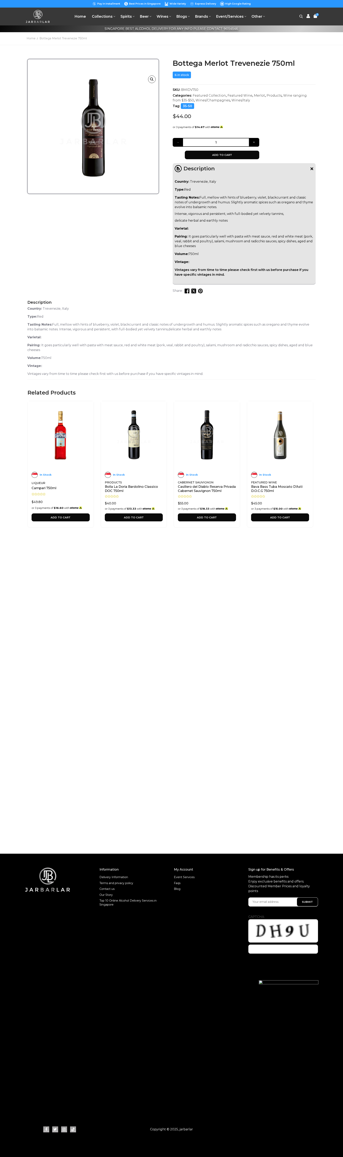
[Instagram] (64, 1129)
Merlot (259, 95)
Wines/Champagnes (213, 100)
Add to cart (222, 154)
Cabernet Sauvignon (196, 482)
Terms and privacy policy (116, 883)
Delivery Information (113, 877)
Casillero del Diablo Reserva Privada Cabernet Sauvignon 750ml (207, 489)
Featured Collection (209, 95)
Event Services (184, 877)
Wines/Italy (240, 100)
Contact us (107, 889)
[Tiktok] (73, 1129)
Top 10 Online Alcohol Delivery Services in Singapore (128, 902)
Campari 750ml (44, 488)
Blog (177, 889)
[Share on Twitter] (193, 290)
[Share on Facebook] (187, 290)
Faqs (177, 883)
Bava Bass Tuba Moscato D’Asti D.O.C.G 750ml (277, 489)
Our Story (106, 895)
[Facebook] (46, 1129)
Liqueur (38, 483)
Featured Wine (239, 95)
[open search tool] (301, 16)
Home (31, 38)
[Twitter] (55, 1129)
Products (274, 95)
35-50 (187, 106)
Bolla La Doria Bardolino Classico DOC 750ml (131, 489)
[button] (152, 79)
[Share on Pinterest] (200, 290)
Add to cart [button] (60, 517)
